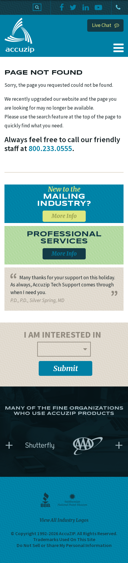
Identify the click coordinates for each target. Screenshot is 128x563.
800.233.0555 (118, 7)
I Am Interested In (62, 334)
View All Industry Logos (64, 520)
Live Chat (101, 25)
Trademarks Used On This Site (64, 539)
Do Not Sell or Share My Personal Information (64, 545)
